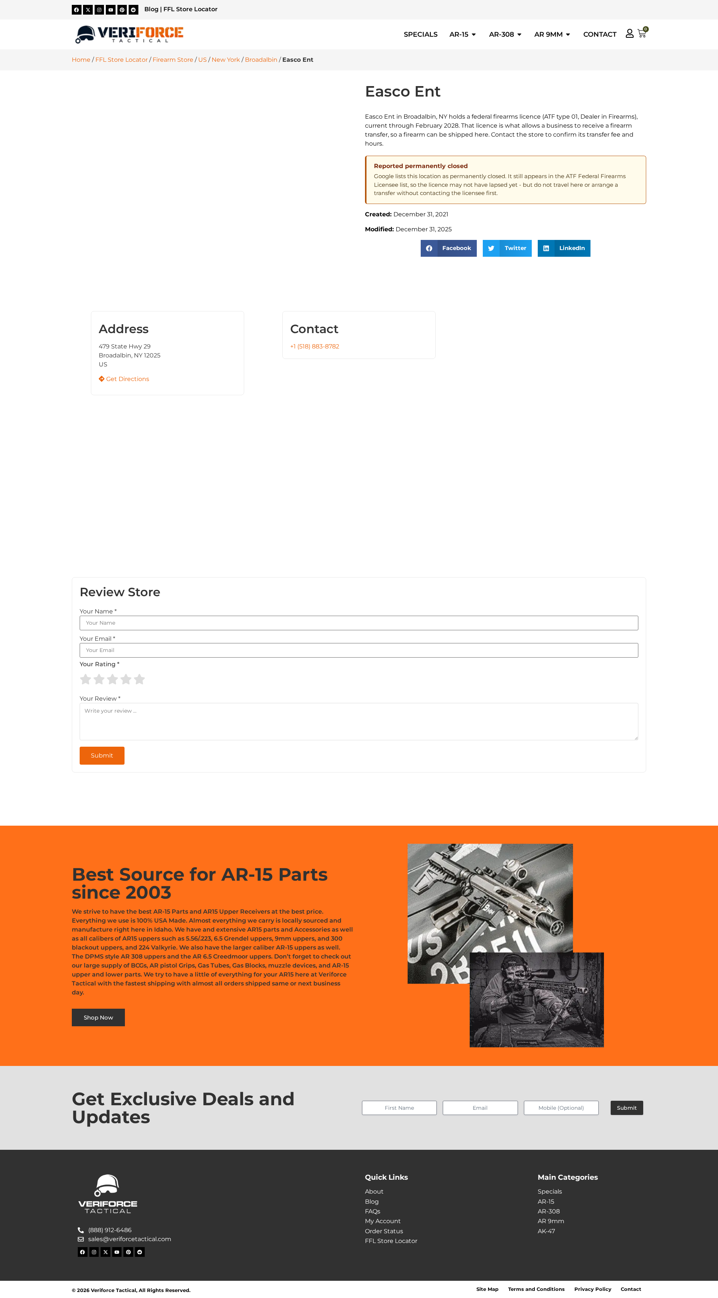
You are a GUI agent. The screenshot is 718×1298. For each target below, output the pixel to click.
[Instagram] (99, 10)
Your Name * (98, 612)
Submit (627, 1107)
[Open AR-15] (473, 34)
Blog (151, 9)
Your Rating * (99, 664)
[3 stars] (113, 679)
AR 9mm (551, 1221)
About (374, 1191)
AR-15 (546, 1201)
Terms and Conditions (536, 1289)
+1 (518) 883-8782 (314, 346)
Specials (550, 1191)
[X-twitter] (88, 10)
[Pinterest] (122, 10)
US (202, 59)
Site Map (487, 1289)
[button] (449, 248)
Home (81, 59)
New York (226, 59)
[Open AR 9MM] (568, 34)
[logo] (129, 34)
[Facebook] (77, 10)
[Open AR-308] (519, 34)
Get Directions (127, 379)
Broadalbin (261, 59)
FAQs (372, 1211)
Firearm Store (173, 59)
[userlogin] (629, 33)
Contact (631, 1289)
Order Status (384, 1231)
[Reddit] (133, 10)
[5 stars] (139, 679)
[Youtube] (111, 10)
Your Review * (100, 699)
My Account (383, 1221)
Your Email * (97, 639)
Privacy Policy (592, 1289)
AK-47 (546, 1231)
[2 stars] (99, 679)
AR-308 (549, 1211)
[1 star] (86, 679)
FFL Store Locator (190, 9)
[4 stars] (126, 679)
